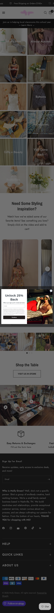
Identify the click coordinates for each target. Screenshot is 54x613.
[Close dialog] (51, 291)
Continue (14, 317)
